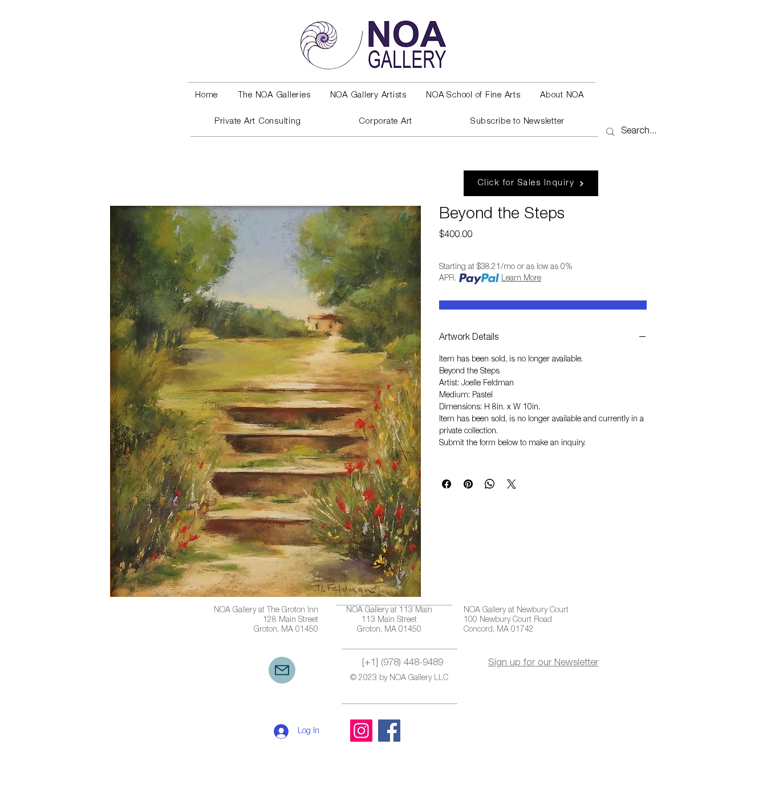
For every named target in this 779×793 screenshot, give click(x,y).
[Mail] (282, 670)
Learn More (521, 279)
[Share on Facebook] (446, 484)
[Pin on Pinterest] (468, 484)
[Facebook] (389, 730)
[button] (274, 96)
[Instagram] (361, 730)
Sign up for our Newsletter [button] (543, 663)
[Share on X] (511, 484)
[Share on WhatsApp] (490, 484)
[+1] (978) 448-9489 (402, 663)
